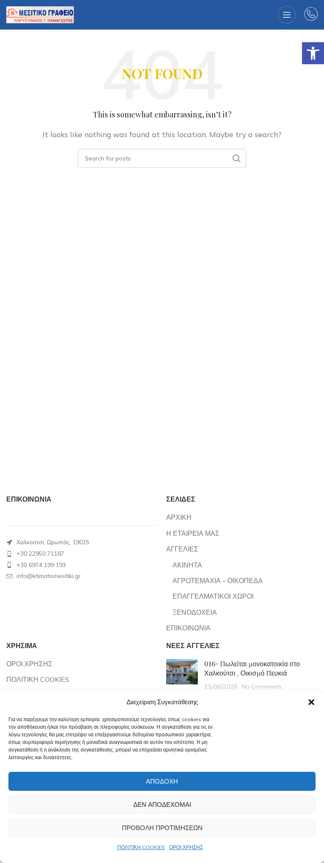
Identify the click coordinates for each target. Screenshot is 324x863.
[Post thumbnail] (182, 675)
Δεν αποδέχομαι (162, 805)
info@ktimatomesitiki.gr (48, 576)
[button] (313, 53)
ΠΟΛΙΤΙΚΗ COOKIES (141, 847)
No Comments (262, 686)
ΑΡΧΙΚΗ (179, 517)
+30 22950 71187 (40, 553)
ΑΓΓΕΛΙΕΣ (182, 549)
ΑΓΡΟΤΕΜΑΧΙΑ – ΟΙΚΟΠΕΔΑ (218, 580)
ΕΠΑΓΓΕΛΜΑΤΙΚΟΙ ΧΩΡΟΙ (213, 596)
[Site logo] (40, 14)
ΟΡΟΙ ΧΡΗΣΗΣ (186, 847)
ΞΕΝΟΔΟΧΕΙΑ (195, 612)
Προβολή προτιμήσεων (162, 828)
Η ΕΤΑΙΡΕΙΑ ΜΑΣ (192, 533)
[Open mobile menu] (287, 14)
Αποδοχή (162, 781)
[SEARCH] (236, 158)
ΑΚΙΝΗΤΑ (187, 565)
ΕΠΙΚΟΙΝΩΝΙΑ (188, 628)
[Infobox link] (311, 15)
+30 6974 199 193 (41, 565)
